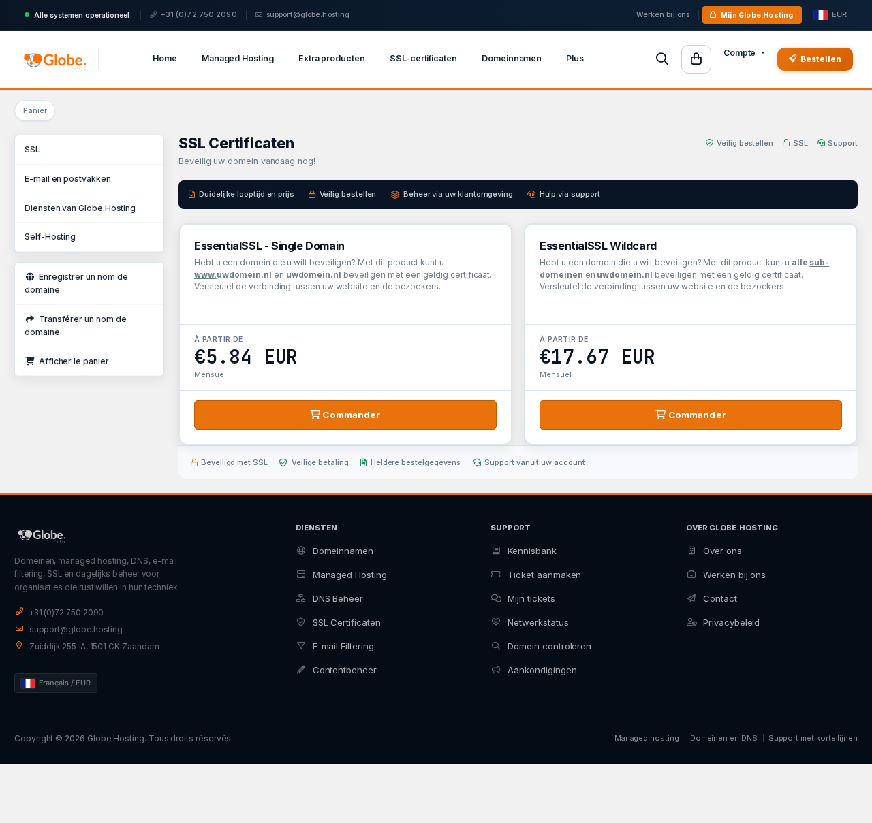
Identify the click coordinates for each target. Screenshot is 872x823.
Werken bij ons (663, 14)
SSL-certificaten (423, 58)
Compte (739, 53)
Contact (720, 598)
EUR (839, 14)
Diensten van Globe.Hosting (80, 208)
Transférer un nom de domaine (76, 325)
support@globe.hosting (307, 14)
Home (165, 58)
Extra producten (331, 58)
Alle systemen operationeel (81, 15)
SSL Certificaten (347, 622)
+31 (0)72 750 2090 (199, 14)
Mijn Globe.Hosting (757, 15)
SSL (32, 149)
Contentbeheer (345, 669)
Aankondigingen (542, 669)
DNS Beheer (338, 598)
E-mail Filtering (343, 646)
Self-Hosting (50, 236)
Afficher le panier (72, 361)
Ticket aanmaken (544, 574)
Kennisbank (532, 550)
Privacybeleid (731, 622)
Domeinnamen (512, 58)
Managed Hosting (238, 58)
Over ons (722, 550)
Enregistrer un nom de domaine (76, 283)
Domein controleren (549, 646)
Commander (350, 414)
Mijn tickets (531, 598)
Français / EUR (65, 683)
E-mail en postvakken (68, 179)
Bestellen (820, 59)
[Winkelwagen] (696, 59)
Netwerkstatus (538, 622)
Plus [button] (575, 58)
